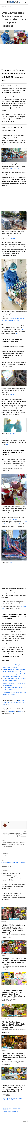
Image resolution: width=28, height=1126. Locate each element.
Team (7, 1098)
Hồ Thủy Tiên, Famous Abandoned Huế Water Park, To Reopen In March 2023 (13, 886)
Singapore (9, 1108)
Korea (16, 1111)
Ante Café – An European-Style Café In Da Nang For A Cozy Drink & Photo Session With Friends (13, 1056)
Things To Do (4, 921)
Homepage (3, 6)
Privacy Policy (10, 1099)
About (4, 1098)
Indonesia (5, 1111)
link (7, 444)
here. (17, 333)
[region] (14, 57)
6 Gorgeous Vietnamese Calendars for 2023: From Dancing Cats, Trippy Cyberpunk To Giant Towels (13, 993)
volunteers (22, 862)
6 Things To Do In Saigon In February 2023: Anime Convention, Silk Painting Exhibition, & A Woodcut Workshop (13, 929)
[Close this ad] (27, 1121)
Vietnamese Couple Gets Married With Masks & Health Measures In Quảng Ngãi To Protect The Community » (14, 834)
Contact (10, 1098)
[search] (26, 2)
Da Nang (9, 862)
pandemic (15, 862)
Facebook (12, 711)
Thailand (19, 1108)
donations (15, 519)
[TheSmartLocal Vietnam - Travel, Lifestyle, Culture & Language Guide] (14, 2)
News (9, 6)
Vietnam (9, 1111)
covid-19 (3, 862)
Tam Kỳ (12, 513)
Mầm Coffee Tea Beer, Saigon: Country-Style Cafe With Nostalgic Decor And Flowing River (13, 1025)
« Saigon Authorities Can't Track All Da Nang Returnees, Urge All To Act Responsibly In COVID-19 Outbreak (13, 844)
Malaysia (14, 1108)
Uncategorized (5, 1018)
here (23, 329)
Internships (15, 1098)
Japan (13, 1111)
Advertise (5, 1108)
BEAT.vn (12, 238)
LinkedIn (20, 711)
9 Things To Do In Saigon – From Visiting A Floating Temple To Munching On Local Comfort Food (13, 1088)
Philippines (5, 1109)
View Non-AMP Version (18, 1119)
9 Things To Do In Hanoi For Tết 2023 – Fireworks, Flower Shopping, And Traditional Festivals (13, 961)
